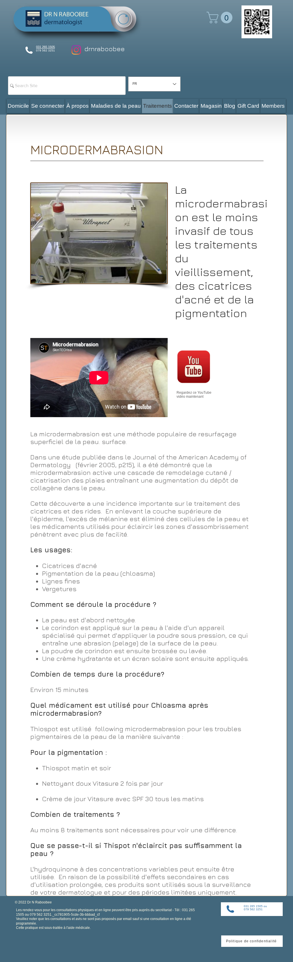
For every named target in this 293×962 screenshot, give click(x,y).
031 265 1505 (45, 47)
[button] (221, 17)
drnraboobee (104, 49)
